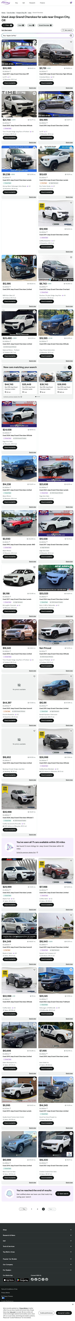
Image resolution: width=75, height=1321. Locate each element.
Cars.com (12, 1312)
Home (3, 12)
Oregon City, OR (21, 12)
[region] (37, 1311)
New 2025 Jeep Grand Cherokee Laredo (63, 388)
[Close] (73, 1304)
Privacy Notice (5, 1293)
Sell (24, 3)
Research (32, 3)
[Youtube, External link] (39, 1279)
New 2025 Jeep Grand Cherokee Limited (11, 388)
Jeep (29, 12)
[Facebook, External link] (35, 1279)
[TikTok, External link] (32, 1279)
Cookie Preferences (7, 1301)
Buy (16, 3)
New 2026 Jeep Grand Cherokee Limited (46, 388)
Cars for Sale (11, 12)
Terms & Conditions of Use (9, 1289)
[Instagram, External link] (43, 1279)
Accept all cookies (64, 1313)
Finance (42, 3)
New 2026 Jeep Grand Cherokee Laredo (28, 388)
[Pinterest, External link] (46, 1279)
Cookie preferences (46, 1313)
